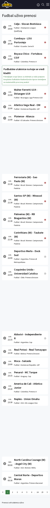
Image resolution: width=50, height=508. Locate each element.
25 (42, 492)
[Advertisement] (25, 148)
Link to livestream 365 (7, 5)
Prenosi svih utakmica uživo (13, 502)
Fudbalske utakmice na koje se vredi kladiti (23, 71)
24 (38, 492)
